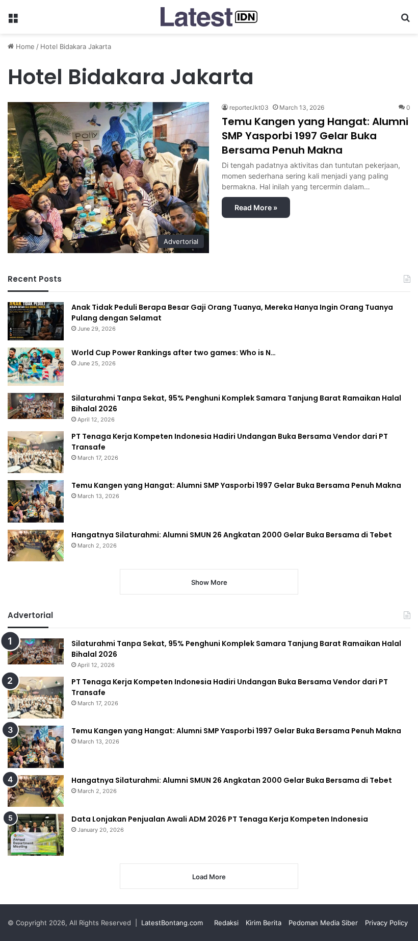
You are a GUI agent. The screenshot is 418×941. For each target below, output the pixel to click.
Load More (209, 877)
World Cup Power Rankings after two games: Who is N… (173, 353)
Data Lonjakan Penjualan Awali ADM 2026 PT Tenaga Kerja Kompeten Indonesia (219, 819)
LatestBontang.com (172, 923)
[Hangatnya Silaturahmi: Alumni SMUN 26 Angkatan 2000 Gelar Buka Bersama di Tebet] (36, 545)
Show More (209, 582)
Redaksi (226, 923)
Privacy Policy (386, 923)
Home (24, 46)
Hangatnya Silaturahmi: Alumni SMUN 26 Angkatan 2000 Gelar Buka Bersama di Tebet (231, 535)
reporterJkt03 (249, 107)
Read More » (255, 207)
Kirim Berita (263, 923)
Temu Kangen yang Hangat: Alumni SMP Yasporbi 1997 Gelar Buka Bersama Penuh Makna (315, 135)
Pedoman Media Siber (323, 923)
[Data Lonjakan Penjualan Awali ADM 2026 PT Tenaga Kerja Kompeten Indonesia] (36, 835)
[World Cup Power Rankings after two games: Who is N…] (36, 367)
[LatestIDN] (209, 17)
